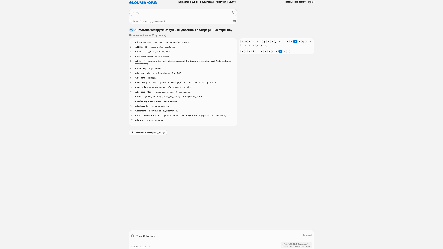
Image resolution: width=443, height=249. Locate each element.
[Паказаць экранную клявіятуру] (234, 21)
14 (131, 106)
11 (131, 92)
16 (131, 115)
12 (131, 96)
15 (131, 110)
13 (131, 101)
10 (131, 87)
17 (131, 120)
